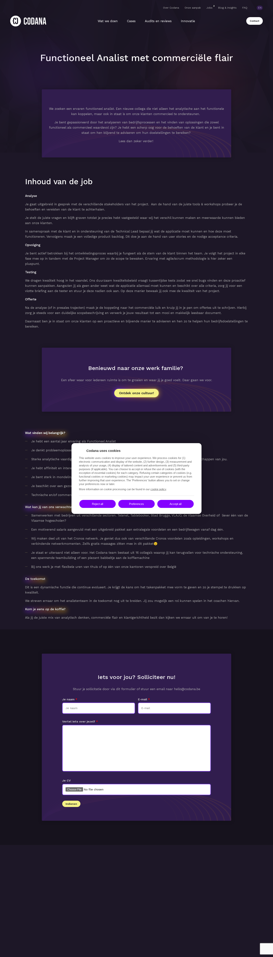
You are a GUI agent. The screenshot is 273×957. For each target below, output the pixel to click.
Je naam (68, 699)
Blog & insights (227, 7)
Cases (131, 21)
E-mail (142, 699)
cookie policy (158, 489)
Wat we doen (108, 21)
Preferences (136, 503)
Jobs (209, 7)
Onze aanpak (193, 7)
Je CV (66, 780)
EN (259, 7)
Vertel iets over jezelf (78, 721)
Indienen (71, 803)
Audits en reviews (158, 21)
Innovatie (188, 21)
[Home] (28, 21)
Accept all (175, 503)
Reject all (97, 503)
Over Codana (171, 7)
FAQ (244, 7)
